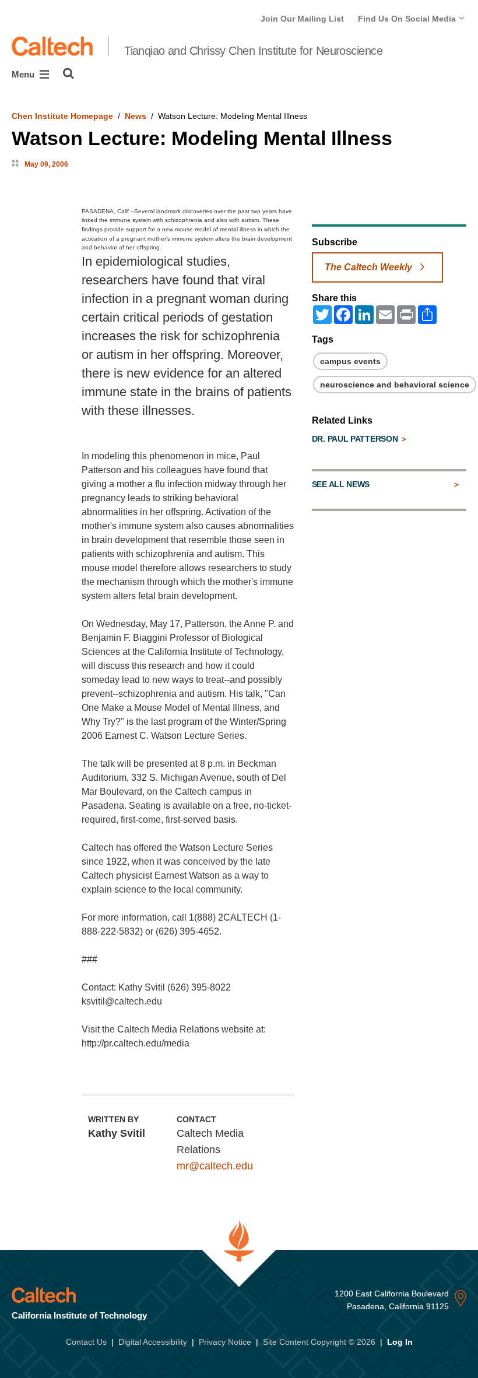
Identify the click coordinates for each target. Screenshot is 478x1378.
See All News (341, 484)
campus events (350, 361)
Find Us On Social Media (408, 18)
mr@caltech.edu (215, 1166)
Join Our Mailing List (302, 18)
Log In (400, 1342)
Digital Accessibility (152, 1342)
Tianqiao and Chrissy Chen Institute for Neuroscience (253, 50)
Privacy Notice (225, 1342)
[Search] (68, 73)
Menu (24, 74)
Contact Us (86, 1342)
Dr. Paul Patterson (356, 438)
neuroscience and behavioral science (394, 384)
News (135, 116)
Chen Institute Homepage (62, 116)
